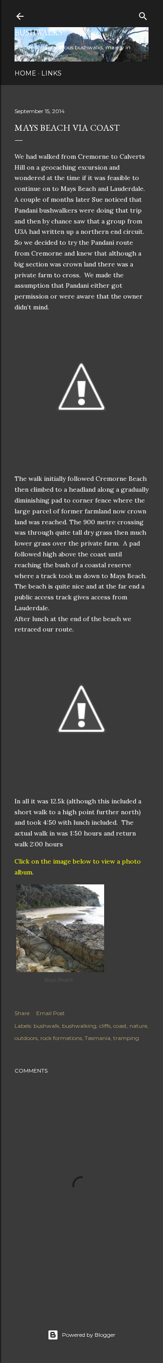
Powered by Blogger (88, 1334)
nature (138, 1025)
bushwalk (46, 1025)
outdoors (26, 1038)
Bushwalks (38, 32)
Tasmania (97, 1038)
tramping (126, 1038)
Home (25, 73)
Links (51, 73)
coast (120, 1025)
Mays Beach (58, 980)
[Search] (143, 14)
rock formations (61, 1038)
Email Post (50, 1013)
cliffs (104, 1025)
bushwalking (79, 1025)
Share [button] (21, 1013)
